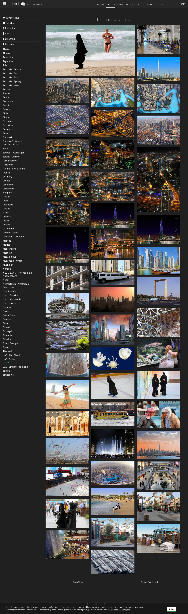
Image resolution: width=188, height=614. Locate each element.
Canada (6, 109)
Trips (139, 4)
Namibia (7, 268)
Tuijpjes (130, 4)
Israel (6, 212)
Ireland (6, 208)
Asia (5, 65)
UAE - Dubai (9, 359)
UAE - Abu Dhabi (11, 355)
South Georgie (10, 343)
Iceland (6, 196)
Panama (7, 319)
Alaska (6, 49)
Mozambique (9, 256)
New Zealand (9, 291)
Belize (6, 97)
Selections (10, 23)
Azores (6, 93)
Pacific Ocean (9, 315)
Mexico (6, 244)
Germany (7, 176)
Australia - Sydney (12, 81)
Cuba (5, 133)
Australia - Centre (12, 69)
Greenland (8, 184)
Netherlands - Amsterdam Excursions (16, 285)
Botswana (8, 101)
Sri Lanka (9, 38)
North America (10, 295)
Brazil (6, 105)
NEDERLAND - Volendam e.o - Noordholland (18, 274)
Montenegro (9, 248)
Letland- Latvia (10, 232)
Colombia (8, 121)
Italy (6, 33)
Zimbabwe (8, 374)
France (6, 172)
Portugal (7, 331)
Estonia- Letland (11, 156)
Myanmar (8, 264)
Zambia (6, 370)
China (6, 117)
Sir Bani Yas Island (149, 582)
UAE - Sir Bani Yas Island (15, 366)
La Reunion (8, 228)
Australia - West (11, 85)
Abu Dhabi (78, 582)
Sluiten (172, 609)
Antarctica (8, 57)
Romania (7, 335)
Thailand (7, 351)
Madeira (7, 240)
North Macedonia (12, 299)
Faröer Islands (10, 160)
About (100, 4)
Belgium (9, 44)
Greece (6, 180)
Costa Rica (8, 125)
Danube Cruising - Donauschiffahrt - (12, 143)
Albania (6, 53)
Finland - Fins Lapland (14, 168)
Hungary (7, 192)
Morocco (7, 252)
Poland (6, 327)
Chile (5, 113)
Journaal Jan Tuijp (155, 4)
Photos (110, 4)
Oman (6, 311)
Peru (5, 323)
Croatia (6, 129)
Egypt (6, 148)
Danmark (7, 137)
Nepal (6, 279)
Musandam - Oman (12, 260)
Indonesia (8, 204)
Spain (6, 347)
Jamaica (7, 216)
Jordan (6, 224)
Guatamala (8, 188)
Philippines (10, 28)
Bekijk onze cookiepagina (119, 609)
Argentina (8, 61)
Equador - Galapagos (13, 152)
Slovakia (7, 339)
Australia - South (11, 77)
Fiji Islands (8, 164)
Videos (120, 4)
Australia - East (10, 73)
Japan (6, 220)
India (5, 200)
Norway (7, 307)
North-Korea (9, 303)
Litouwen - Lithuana (13, 236)
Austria (6, 89)
